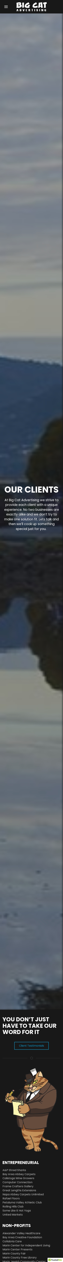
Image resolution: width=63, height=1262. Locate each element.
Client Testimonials (31, 1046)
